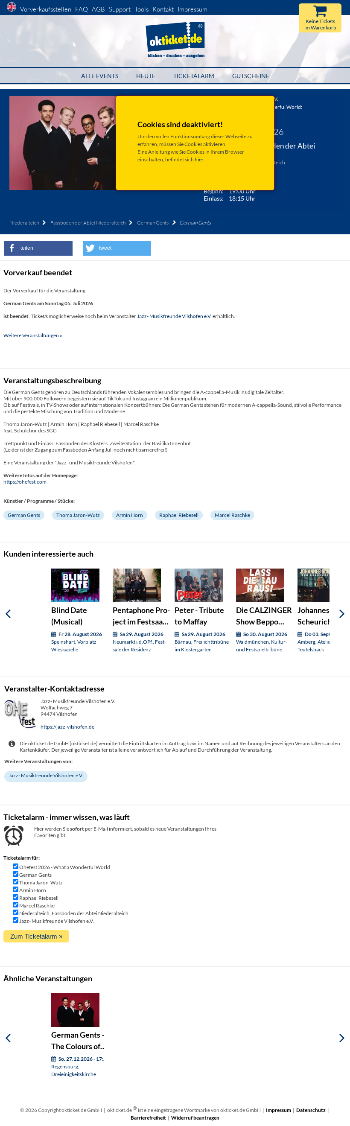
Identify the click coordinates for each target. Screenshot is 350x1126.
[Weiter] (342, 613)
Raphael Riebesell (178, 515)
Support (120, 9)
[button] (38, 248)
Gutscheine (250, 75)
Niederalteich (24, 222)
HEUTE (145, 75)
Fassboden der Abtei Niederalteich (87, 222)
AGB (98, 9)
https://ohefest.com (25, 481)
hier (199, 159)
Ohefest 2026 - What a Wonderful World (64, 867)
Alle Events (99, 75)
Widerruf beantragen (195, 1117)
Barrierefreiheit (148, 1117)
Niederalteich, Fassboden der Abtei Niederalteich (73, 913)
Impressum (192, 9)
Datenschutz (311, 1110)
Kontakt (163, 9)
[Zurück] (8, 613)
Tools (141, 9)
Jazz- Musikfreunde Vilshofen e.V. (174, 316)
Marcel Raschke (232, 515)
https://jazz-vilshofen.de (67, 726)
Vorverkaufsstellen (45, 9)
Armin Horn (129, 515)
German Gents (153, 222)
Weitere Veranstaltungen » (32, 335)
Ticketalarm (193, 75)
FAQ (81, 9)
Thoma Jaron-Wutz (78, 515)
